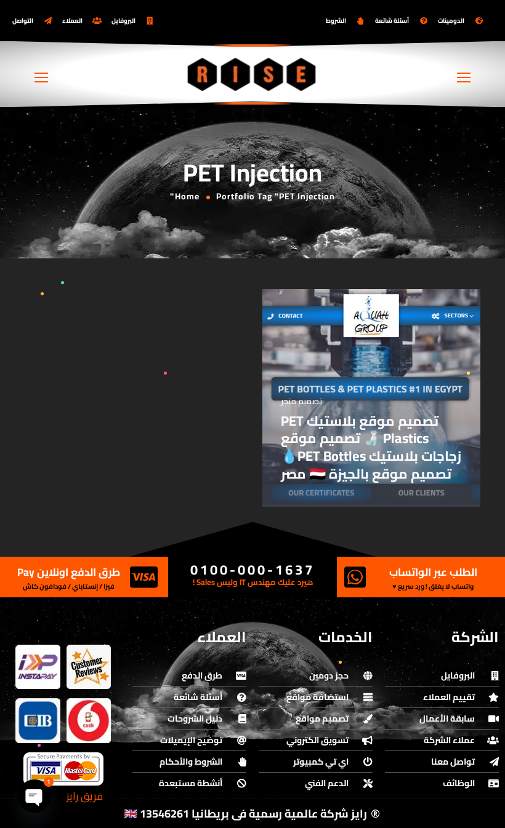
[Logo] (252, 74)
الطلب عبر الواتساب (433, 572)
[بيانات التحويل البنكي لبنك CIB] (37, 720)
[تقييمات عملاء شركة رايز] (89, 667)
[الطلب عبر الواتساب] (355, 577)
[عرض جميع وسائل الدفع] (63, 769)
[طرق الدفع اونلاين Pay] (143, 577)
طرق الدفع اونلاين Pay (68, 572)
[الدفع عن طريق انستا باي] (37, 667)
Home (187, 196)
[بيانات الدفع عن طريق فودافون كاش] (89, 720)
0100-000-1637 (252, 570)
